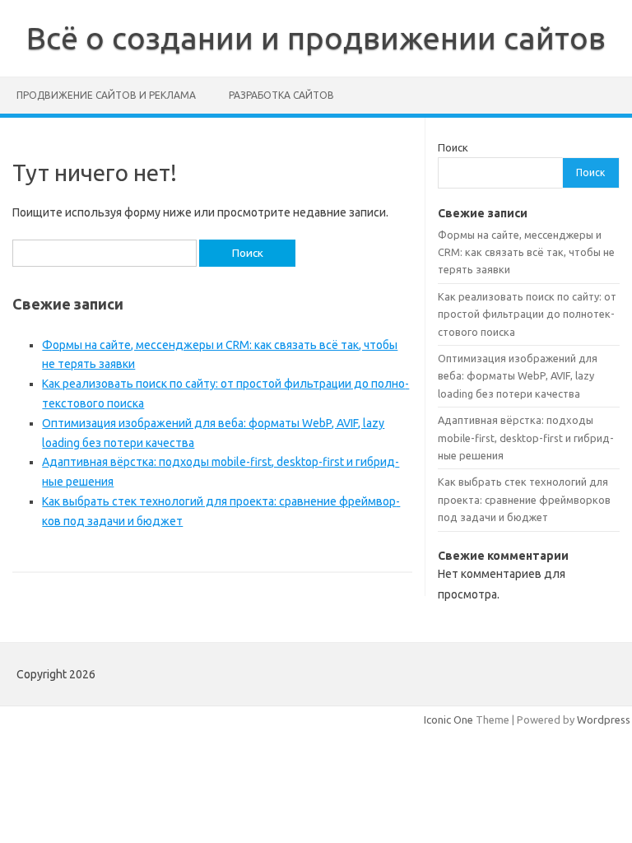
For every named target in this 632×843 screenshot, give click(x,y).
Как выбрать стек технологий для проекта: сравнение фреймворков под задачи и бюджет (524, 499)
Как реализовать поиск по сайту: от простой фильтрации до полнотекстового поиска (527, 314)
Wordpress (603, 719)
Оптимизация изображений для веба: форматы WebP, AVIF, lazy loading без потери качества (517, 375)
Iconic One (448, 719)
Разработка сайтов (281, 95)
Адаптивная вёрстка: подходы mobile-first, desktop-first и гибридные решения (526, 437)
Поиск (453, 147)
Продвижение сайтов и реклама (106, 95)
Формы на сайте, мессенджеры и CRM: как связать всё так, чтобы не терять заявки (526, 252)
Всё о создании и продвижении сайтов (316, 38)
